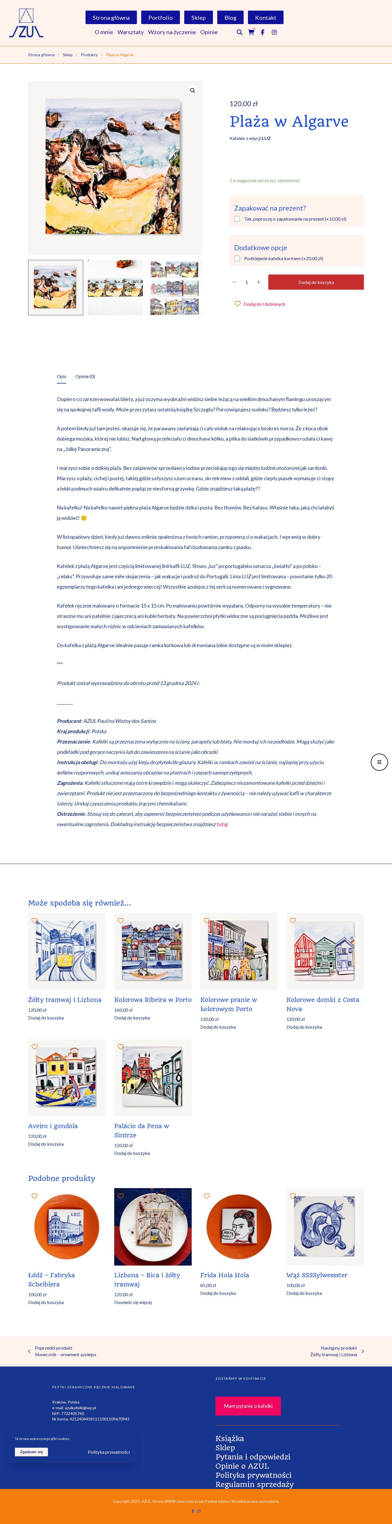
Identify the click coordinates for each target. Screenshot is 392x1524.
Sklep (225, 1447)
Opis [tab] (61, 376)
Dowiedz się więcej (133, 1302)
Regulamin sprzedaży (255, 1484)
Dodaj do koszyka (316, 282)
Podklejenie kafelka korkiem (283, 258)
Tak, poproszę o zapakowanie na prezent (295, 218)
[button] (193, 90)
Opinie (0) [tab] (85, 376)
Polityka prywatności (254, 1475)
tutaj (221, 824)
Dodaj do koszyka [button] (46, 1017)
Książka (230, 1438)
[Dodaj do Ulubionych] (35, 920)
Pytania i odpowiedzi (253, 1457)
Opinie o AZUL (242, 1466)
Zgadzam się (31, 1452)
